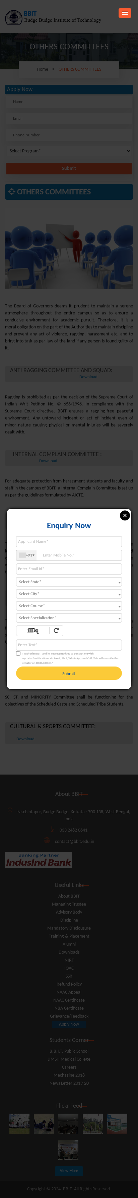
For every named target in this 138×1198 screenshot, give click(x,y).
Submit (68, 674)
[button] (125, 13)
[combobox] (26, 555)
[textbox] (69, 582)
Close (125, 515)
